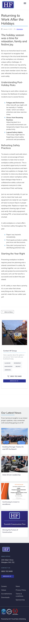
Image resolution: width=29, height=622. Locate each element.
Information (20, 29)
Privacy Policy (21, 590)
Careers (4, 586)
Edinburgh (17, 363)
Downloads (5, 597)
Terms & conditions (19, 595)
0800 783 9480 (16, 376)
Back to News (8, 312)
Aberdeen (8, 370)
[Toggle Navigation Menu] (24, 3)
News (18, 586)
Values (3, 590)
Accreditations (6, 594)
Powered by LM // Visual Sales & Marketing (13, 619)
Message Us (14, 381)
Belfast (18, 366)
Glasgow (8, 363)
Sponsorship (20, 600)
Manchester (8, 366)
